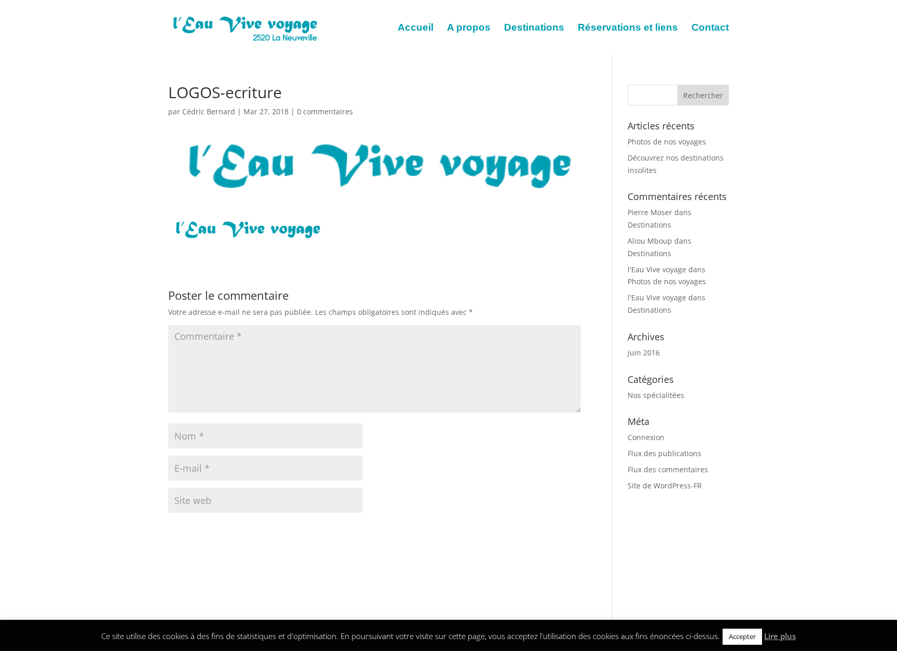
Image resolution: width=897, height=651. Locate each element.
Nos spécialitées (656, 395)
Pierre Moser (650, 212)
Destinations (534, 28)
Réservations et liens (628, 28)
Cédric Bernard (208, 111)
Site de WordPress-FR (665, 485)
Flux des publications (664, 453)
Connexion (646, 437)
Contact (710, 28)
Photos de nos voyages (667, 142)
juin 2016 (644, 352)
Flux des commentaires (668, 469)
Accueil (415, 28)
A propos (469, 28)
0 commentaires (325, 111)
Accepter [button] (742, 636)
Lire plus (780, 636)
